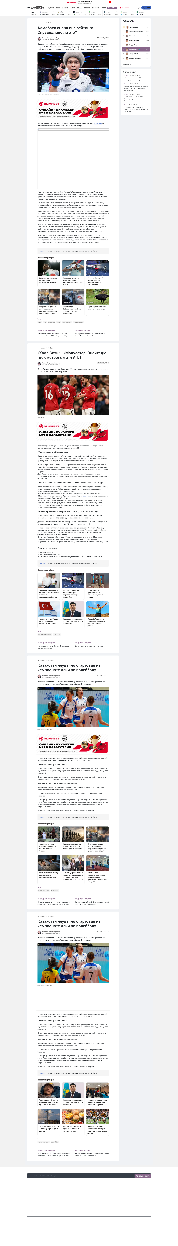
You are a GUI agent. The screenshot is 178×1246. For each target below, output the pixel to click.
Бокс (73, 8)
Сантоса (86, 496)
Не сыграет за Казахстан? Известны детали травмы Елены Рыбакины (136, 109)
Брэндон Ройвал (134, 40)
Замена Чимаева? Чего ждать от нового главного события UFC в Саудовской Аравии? (54, 335)
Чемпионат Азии (43, 890)
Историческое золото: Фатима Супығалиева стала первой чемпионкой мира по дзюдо (53, 903)
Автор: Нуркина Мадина (51, 363)
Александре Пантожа (136, 31)
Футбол (51, 8)
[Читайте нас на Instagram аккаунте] (32, 1211)
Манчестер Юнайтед (44, 634)
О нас (71, 1233)
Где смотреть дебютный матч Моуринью (89, 646)
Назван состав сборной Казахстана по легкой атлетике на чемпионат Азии (92, 903)
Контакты (78, 1233)
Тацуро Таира (133, 45)
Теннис (87, 8)
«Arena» (42, 251)
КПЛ (58, 8)
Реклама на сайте (89, 1233)
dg (150, 1210)
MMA (79, 8)
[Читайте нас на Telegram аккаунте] (36, 1211)
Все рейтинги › (127, 64)
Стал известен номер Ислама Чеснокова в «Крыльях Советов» (53, 647)
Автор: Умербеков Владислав (53, 38)
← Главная (41, 23)
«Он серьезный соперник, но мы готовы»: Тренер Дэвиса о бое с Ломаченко (90, 335)
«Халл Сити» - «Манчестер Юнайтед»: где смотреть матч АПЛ (134, 99)
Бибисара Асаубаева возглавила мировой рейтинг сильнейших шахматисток (136, 88)
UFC (99, 211)
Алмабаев (98, 123)
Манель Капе (133, 36)
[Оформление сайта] (138, 7)
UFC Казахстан (78, 322)
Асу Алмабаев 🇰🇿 (134, 49)
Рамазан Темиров (135, 58)
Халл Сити (56, 634)
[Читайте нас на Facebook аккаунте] (28, 1211)
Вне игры (112, 8)
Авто (104, 8)
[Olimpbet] (124, 8)
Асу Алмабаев (67, 322)
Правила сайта (102, 1233)
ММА (58, 322)
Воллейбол (54, 890)
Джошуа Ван (134, 27)
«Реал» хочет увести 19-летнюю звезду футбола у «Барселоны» (135, 79)
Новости (95, 8)
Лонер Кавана (133, 53)
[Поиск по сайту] (135, 8)
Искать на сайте (143, 1176)
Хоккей (65, 8)
